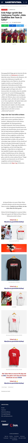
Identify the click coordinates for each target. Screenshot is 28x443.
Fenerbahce (16, 436)
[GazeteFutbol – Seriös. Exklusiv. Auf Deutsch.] (13, 2)
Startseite (3, 6)
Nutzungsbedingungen (5, 414)
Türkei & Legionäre (13, 438)
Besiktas (11, 436)
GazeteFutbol (14, 439)
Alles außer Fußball (22, 438)
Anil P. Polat (5, 22)
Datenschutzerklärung (5, 412)
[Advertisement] (14, 184)
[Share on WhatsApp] (5, 25)
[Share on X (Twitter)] (20, 25)
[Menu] (2, 2)
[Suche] (26, 2)
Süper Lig (6, 436)
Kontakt (2, 407)
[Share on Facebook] (12, 25)
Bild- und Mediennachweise (6, 416)
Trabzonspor (6, 438)
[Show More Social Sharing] (25, 25)
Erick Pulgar (4, 387)
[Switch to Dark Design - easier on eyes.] (24, 2)
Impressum (3, 409)
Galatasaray (4, 9)
